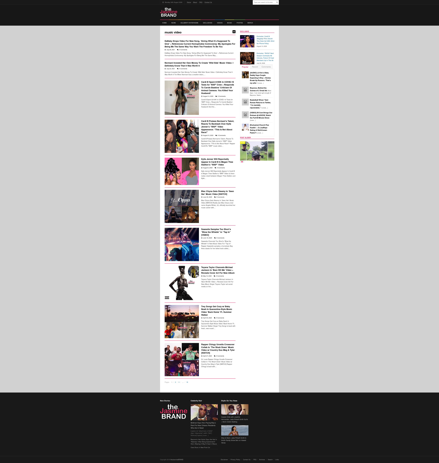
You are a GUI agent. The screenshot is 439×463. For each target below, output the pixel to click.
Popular (245, 66)
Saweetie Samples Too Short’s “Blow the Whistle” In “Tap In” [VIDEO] (216, 232)
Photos (240, 23)
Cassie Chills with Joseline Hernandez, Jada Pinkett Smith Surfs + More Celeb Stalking (234, 419)
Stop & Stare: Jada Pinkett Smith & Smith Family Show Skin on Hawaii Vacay (233, 440)
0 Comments (183, 50)
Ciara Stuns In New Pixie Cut (200, 447)
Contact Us (208, 2)
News (173, 23)
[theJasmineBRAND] (168, 12)
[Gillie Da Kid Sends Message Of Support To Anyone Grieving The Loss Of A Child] (247, 151)
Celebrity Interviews (189, 23)
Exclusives (207, 23)
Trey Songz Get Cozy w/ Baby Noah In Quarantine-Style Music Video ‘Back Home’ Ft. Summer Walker (216, 310)
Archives (262, 459)
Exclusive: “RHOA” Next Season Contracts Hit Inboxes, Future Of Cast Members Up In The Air (265, 56)
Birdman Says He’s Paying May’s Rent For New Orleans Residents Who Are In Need (203, 425)
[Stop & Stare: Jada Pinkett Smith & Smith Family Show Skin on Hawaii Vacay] (234, 430)
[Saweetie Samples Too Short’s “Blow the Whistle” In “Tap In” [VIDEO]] (182, 244)
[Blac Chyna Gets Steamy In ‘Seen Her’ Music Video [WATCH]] (182, 206)
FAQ (200, 2)
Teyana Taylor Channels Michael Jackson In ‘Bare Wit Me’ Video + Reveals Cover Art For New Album (218, 270)
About (195, 2)
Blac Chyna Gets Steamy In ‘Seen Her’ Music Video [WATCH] (217, 192)
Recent (255, 66)
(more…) (260, 78)
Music (229, 23)
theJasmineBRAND (176, 459)
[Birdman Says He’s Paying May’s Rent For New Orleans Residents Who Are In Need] (204, 412)
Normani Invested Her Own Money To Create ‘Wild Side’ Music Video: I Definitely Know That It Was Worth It (199, 64)
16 (187, 382)
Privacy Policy (235, 459)
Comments (266, 66)
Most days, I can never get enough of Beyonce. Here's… (260, 91)
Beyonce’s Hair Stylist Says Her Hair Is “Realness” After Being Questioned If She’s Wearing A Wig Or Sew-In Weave (204, 441)
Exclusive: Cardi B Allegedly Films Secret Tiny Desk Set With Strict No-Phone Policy (265, 40)
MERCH (250, 23)
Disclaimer (224, 459)
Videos (220, 23)
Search (270, 459)
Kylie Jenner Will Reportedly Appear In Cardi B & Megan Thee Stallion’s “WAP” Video (217, 162)
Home (189, 2)
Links (277, 459)
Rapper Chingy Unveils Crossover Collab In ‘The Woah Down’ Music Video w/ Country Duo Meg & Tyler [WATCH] (218, 348)
